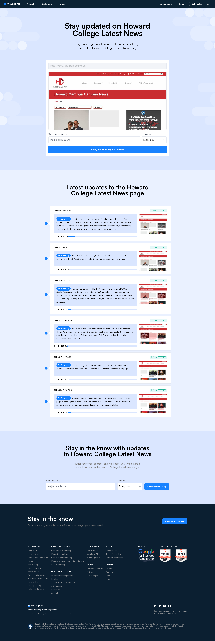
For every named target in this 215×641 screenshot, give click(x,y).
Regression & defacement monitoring (67, 561)
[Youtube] (164, 605)
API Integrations (94, 557)
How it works (92, 550)
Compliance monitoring (61, 557)
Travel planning (34, 585)
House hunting (34, 568)
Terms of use (172, 614)
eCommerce (56, 586)
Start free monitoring (156, 486)
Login (181, 4)
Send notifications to (57, 134)
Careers (109, 572)
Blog (108, 579)
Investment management (62, 575)
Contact (109, 568)
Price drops (33, 554)
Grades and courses (36, 575)
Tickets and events (36, 589)
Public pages (92, 575)
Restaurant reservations (38, 578)
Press (108, 575)
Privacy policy (159, 614)
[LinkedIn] (160, 605)
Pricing (62, 4)
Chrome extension (95, 568)
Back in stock (33, 550)
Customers (46, 4)
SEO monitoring (58, 564)
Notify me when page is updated (107, 149)
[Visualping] (12, 4)
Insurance (55, 589)
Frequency (146, 134)
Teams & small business (116, 554)
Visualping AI (92, 554)
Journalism (56, 593)
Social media (33, 571)
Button (90, 572)
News (30, 561)
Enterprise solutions (114, 557)
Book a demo (166, 4)
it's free (200, 4)
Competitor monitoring (61, 550)
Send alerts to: (52, 480)
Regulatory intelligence (61, 554)
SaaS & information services (63, 582)
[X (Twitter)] (155, 605)
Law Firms (55, 579)
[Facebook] (169, 605)
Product (30, 4)
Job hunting (33, 564)
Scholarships (33, 582)
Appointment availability (38, 557)
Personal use (111, 550)
